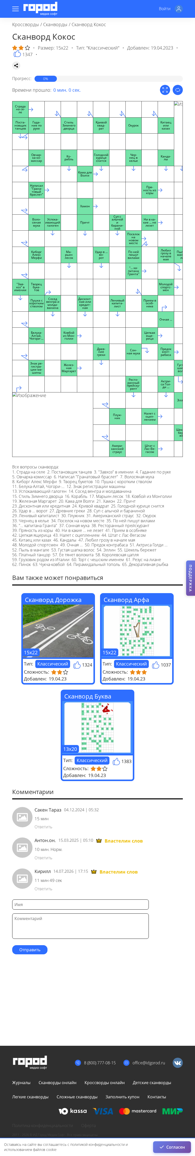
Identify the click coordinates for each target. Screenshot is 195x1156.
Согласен (175, 1147)
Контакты (157, 1097)
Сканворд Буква (87, 696)
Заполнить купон (122, 1097)
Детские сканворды (152, 1082)
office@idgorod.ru (149, 1063)
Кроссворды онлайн (105, 1082)
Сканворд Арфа (126, 599)
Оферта (88, 1125)
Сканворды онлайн (57, 1082)
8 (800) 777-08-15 (100, 1063)
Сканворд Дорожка (53, 599)
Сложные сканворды (77, 1097)
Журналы (21, 1082)
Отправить (29, 950)
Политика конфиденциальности (42, 1125)
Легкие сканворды (30, 1097)
